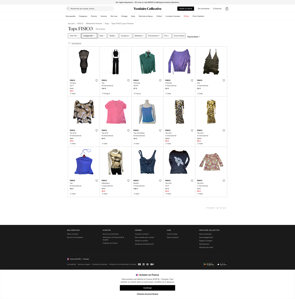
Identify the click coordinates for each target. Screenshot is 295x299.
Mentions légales (84, 264)
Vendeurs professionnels (144, 244)
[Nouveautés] (77, 16)
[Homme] (109, 16)
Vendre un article (185, 8)
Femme (94, 16)
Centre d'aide (172, 234)
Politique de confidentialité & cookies (122, 264)
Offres (186, 16)
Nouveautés (70, 16)
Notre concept (72, 234)
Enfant (159, 16)
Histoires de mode (206, 247)
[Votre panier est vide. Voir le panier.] (227, 8)
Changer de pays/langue (147, 293)
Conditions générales (99, 264)
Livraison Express (173, 16)
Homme (104, 16)
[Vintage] (129, 16)
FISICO (80, 23)
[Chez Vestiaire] (206, 16)
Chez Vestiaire (198, 16)
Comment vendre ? (142, 234)
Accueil (71, 23)
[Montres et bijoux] (155, 16)
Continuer (147, 287)
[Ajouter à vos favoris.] (96, 80)
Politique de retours (110, 243)
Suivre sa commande (111, 234)
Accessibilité (71, 264)
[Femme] (99, 16)
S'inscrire (217, 8)
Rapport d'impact (205, 241)
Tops (107, 23)
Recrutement (204, 244)
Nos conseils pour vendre (144, 237)
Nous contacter (173, 237)
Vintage (124, 16)
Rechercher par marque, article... (83, 8)
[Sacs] (137, 16)
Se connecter (203, 8)
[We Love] (119, 16)
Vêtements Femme (94, 23)
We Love (114, 16)
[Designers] (89, 16)
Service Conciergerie (75, 237)
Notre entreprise (205, 234)
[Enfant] (164, 16)
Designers (83, 16)
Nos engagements (206, 237)
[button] (227, 8)
